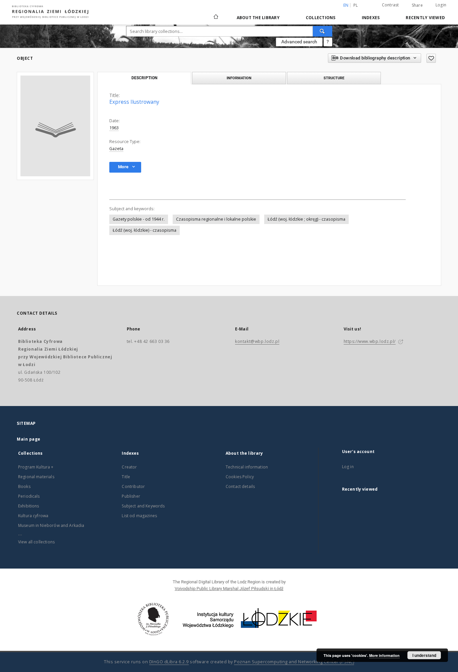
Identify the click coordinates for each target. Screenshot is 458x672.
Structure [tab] (334, 78)
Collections (321, 17)
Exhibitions (28, 506)
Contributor (133, 486)
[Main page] (216, 13)
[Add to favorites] (431, 58)
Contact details (240, 486)
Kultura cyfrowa (33, 516)
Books (24, 486)
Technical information (247, 467)
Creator (129, 467)
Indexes (371, 17)
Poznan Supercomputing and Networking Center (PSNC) (294, 662)
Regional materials (36, 477)
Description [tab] (144, 78)
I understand (424, 655)
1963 (114, 128)
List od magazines (139, 516)
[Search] (322, 31)
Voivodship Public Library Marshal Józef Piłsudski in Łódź (229, 588)
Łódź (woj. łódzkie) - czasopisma (144, 230)
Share (417, 5)
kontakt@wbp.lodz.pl (257, 341)
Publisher (131, 496)
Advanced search (299, 41)
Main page (29, 439)
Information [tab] (239, 78)
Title (126, 477)
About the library (258, 17)
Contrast (390, 5)
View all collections (36, 542)
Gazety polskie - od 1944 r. (139, 219)
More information (384, 655)
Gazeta (116, 148)
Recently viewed (425, 17)
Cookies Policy (240, 477)
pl (355, 5)
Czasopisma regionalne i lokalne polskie (216, 219)
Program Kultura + (36, 467)
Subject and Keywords (143, 506)
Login (441, 5)
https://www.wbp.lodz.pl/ (370, 341)
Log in (348, 466)
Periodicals (29, 496)
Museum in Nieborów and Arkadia (51, 525)
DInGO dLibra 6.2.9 (169, 662)
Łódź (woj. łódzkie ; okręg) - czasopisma (306, 219)
